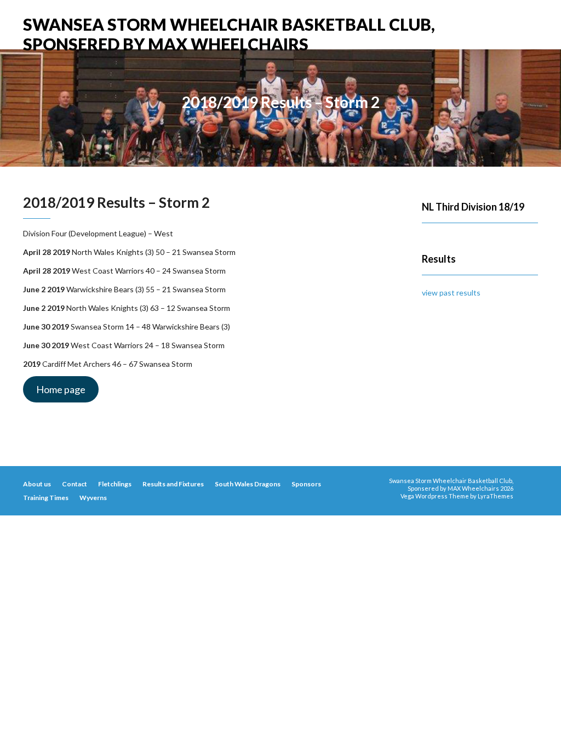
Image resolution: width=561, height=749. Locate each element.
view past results (451, 292)
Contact (74, 484)
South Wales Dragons (247, 484)
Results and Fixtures (173, 484)
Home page (60, 389)
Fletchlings (114, 484)
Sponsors (306, 484)
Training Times (45, 497)
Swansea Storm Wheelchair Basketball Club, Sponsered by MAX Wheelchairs (229, 26)
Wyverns (93, 497)
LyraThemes (495, 496)
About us (37, 484)
